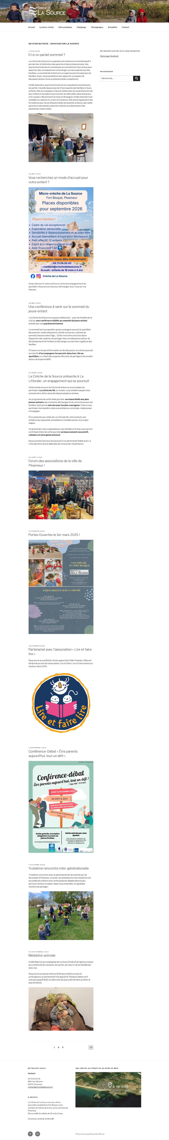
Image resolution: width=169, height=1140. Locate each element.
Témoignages (97, 27)
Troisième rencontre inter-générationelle (58, 868)
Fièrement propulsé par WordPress (90, 1134)
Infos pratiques (65, 27)
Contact (125, 27)
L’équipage (81, 27)
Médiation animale (41, 955)
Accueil (31, 27)
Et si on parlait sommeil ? (46, 55)
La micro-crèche (46, 27)
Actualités (112, 27)
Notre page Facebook (109, 56)
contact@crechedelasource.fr (40, 1087)
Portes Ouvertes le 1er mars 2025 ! (54, 535)
